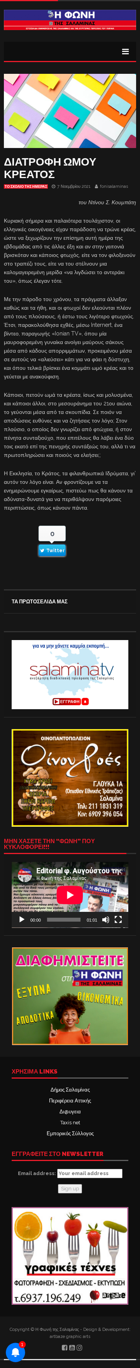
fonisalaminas (114, 186)
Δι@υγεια (70, 1112)
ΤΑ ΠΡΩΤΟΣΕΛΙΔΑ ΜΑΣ (40, 602)
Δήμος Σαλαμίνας (70, 1090)
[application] (70, 895)
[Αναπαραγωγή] (22, 920)
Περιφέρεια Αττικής (70, 1101)
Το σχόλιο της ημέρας (26, 187)
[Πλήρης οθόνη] (118, 920)
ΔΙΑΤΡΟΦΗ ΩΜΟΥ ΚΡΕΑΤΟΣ (50, 168)
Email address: (37, 1173)
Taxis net (70, 1122)
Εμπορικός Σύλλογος (70, 1133)
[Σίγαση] (106, 920)
